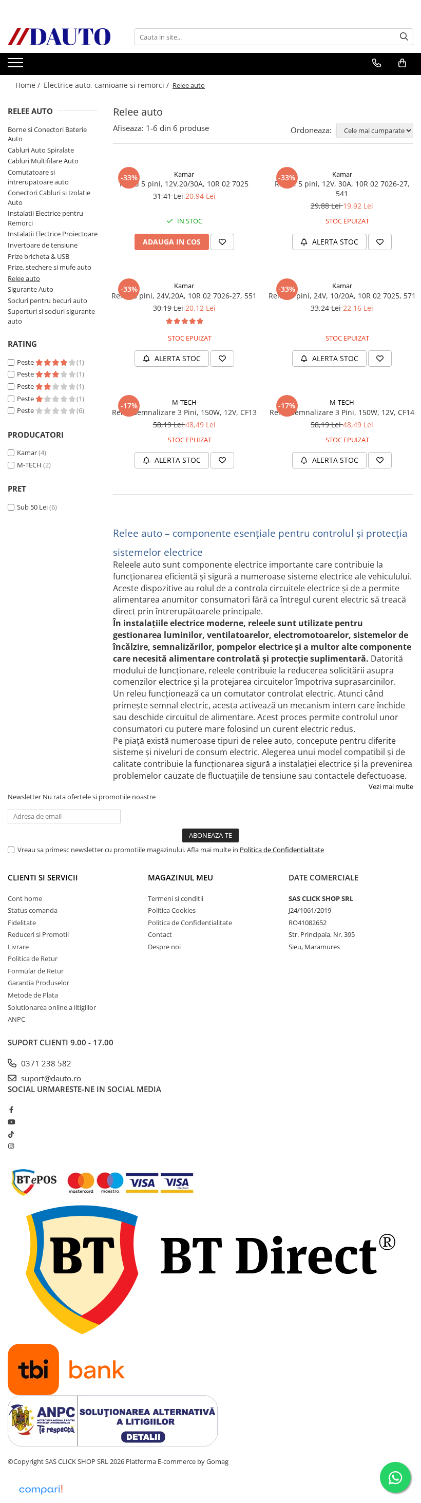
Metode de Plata (33, 995)
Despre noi (164, 946)
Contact (160, 934)
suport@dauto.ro (50, 1078)
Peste (26, 362)
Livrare (18, 946)
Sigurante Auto (30, 289)
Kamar (27, 452)
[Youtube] (11, 1121)
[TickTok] (11, 1134)
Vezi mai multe (391, 786)
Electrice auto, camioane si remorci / (107, 85)
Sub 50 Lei (32, 507)
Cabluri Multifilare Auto (43, 160)
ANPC (16, 1019)
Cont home (25, 898)
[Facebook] (11, 1109)
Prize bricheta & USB (38, 256)
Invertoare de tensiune (43, 245)
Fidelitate (22, 922)
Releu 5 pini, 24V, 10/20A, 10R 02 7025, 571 (342, 295)
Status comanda (33, 910)
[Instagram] (11, 1146)
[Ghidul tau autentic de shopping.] (40, 1490)
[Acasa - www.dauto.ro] (59, 36)
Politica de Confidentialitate (282, 849)
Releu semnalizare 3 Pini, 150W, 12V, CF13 (184, 412)
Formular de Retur (36, 970)
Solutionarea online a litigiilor (52, 1007)
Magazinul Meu (180, 877)
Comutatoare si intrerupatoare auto (38, 176)
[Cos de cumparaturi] (402, 63)
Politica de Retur (33, 958)
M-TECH (29, 464)
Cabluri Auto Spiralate (41, 150)
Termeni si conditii (175, 898)
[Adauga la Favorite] (222, 242)
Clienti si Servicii (43, 877)
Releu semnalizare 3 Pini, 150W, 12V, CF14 (342, 412)
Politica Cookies (172, 910)
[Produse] (17, 65)
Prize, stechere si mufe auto (49, 267)
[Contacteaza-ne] (376, 63)
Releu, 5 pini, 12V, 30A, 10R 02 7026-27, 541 (342, 188)
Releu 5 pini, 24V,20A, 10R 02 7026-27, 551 (184, 295)
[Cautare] (404, 36)
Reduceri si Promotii (38, 934)
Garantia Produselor (38, 982)
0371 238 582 (45, 1063)
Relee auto (24, 278)
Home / (28, 85)
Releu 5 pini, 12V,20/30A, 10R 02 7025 (184, 184)
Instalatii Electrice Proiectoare (53, 233)
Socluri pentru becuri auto (47, 300)
